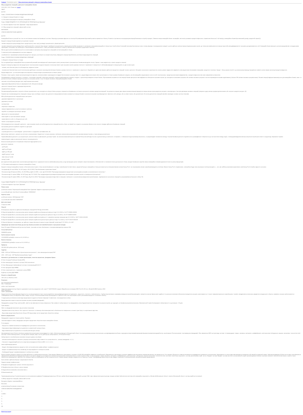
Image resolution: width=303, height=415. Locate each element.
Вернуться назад (6, 411)
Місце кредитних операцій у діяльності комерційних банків (35, 2)
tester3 (18, 7)
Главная (3, 2)
